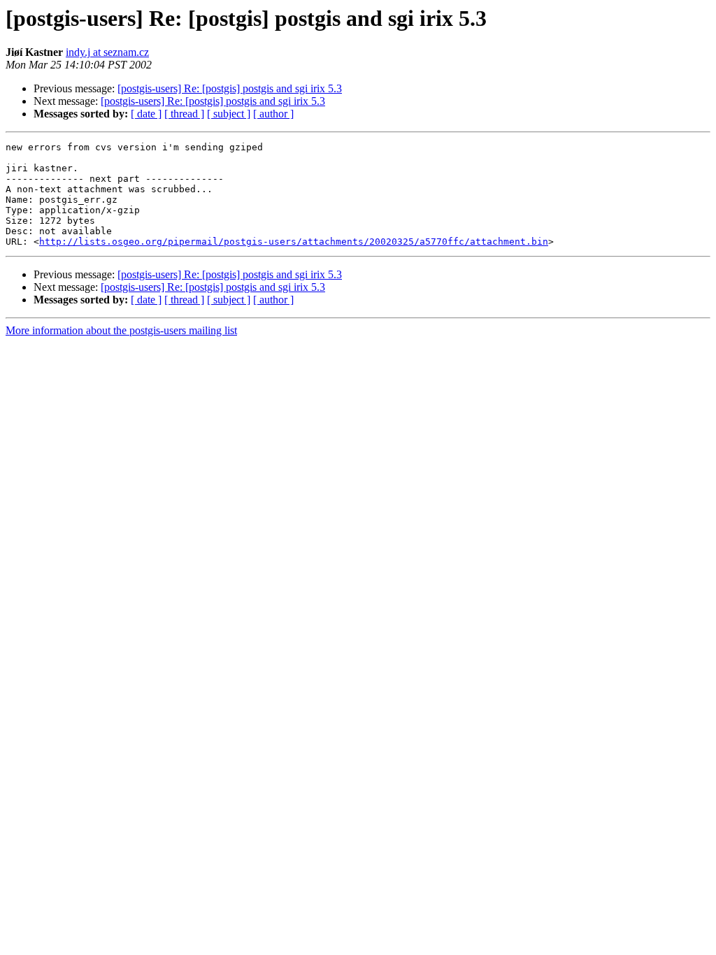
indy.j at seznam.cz (107, 52)
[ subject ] (228, 114)
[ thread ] (184, 114)
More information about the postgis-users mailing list (121, 330)
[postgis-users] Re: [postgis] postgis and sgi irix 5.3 (229, 88)
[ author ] (273, 114)
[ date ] (146, 114)
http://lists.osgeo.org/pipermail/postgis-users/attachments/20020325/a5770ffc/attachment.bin (293, 241)
